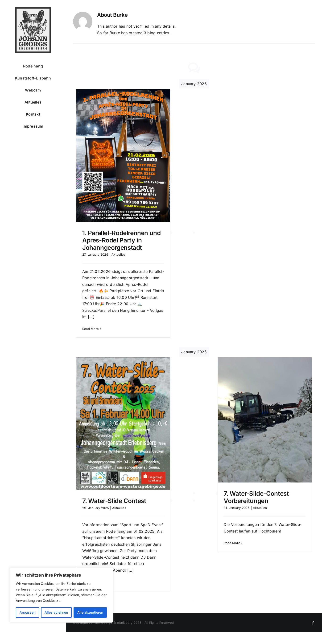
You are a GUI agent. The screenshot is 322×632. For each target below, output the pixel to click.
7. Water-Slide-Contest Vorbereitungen (256, 497)
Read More (90, 329)
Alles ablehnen (56, 612)
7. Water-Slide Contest (114, 500)
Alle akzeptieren (90, 612)
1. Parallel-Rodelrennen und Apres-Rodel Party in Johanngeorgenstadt (121, 240)
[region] (61, 595)
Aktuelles (118, 254)
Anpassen (27, 612)
